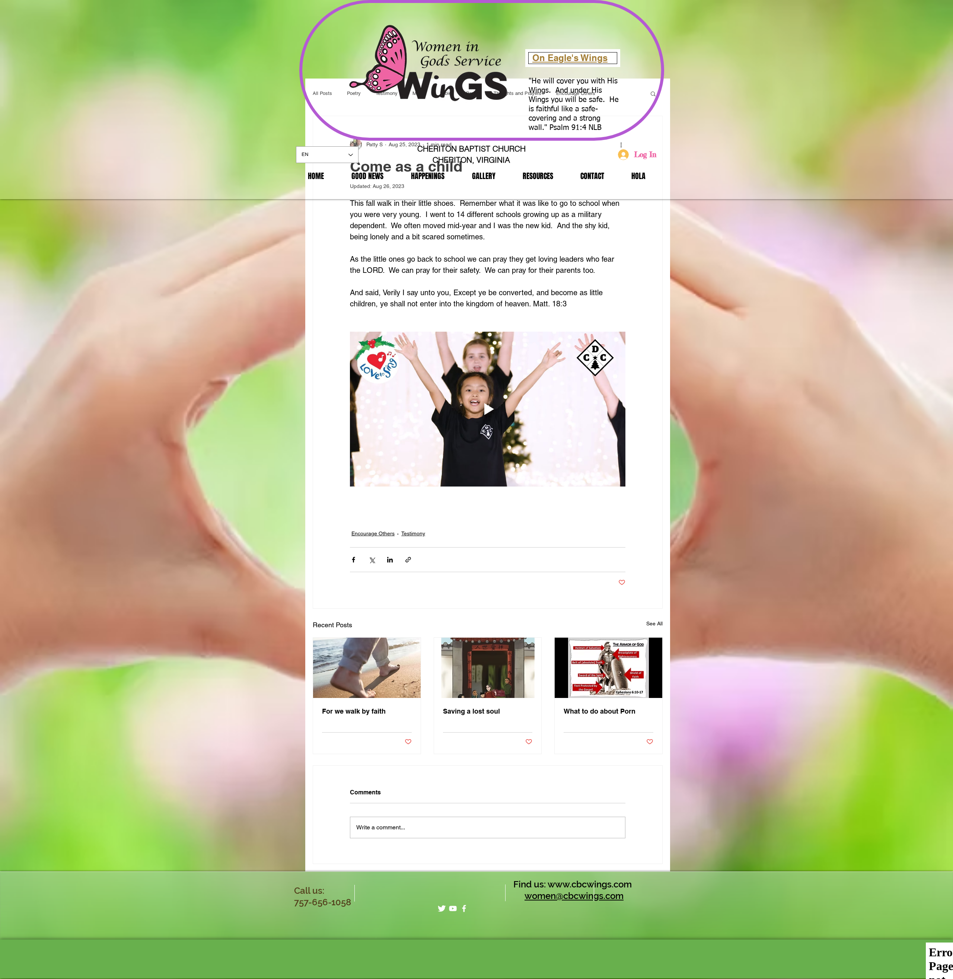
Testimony (413, 533)
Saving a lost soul (471, 711)
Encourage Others (373, 533)
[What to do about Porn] (608, 668)
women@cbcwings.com (574, 895)
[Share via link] (408, 559)
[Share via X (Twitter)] (371, 559)
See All (654, 623)
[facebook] (464, 908)
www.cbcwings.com (590, 884)
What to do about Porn (599, 711)
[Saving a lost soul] (488, 668)
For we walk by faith (354, 711)
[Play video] (487, 409)
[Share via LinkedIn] (389, 559)
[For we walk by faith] (367, 668)
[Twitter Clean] (441, 908)
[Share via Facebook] (353, 559)
